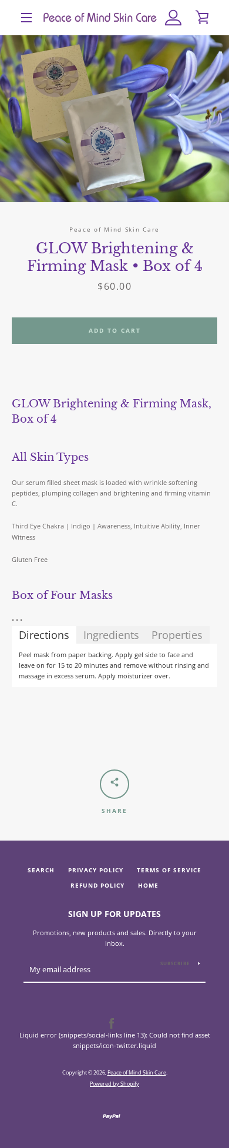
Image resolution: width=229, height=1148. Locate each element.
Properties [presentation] (177, 635)
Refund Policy (97, 885)
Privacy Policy (95, 870)
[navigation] (26, 17)
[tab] (44, 635)
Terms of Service (169, 870)
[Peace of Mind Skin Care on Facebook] (111, 1023)
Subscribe (175, 963)
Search (41, 870)
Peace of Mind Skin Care (136, 1072)
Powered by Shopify (114, 1083)
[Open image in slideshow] (114, 118)
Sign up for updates (114, 913)
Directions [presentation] (44, 635)
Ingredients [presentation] (111, 635)
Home (148, 885)
